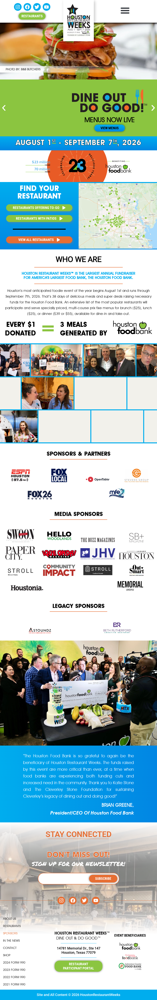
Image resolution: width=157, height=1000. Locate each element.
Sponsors (10, 933)
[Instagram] (18, 7)
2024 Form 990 (14, 962)
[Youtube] (46, 7)
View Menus (110, 128)
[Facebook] (27, 7)
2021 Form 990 (14, 984)
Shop (6, 955)
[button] (125, 10)
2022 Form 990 (14, 977)
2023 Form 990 (14, 970)
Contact (9, 948)
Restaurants (12, 926)
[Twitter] (37, 7)
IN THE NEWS (11, 940)
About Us (9, 919)
